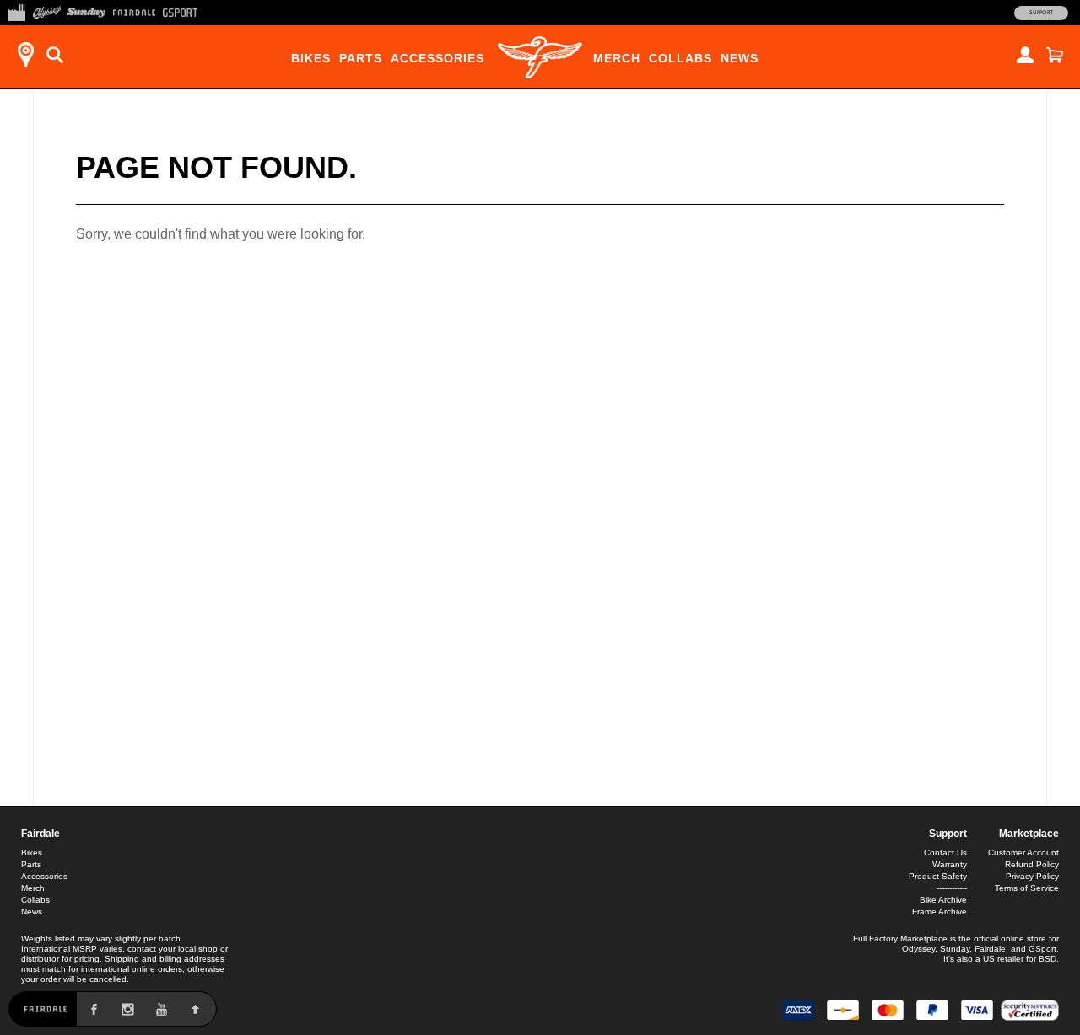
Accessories (437, 58)
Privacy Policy (1032, 876)
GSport (1042, 948)
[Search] (55, 55)
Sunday (954, 948)
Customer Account (1023, 852)
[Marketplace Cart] (1055, 55)
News (740, 58)
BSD (1047, 958)
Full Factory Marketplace (900, 938)
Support (1041, 12)
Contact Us (945, 852)
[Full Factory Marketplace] (16, 11)
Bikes (311, 58)
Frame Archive (939, 911)
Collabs (680, 58)
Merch (616, 58)
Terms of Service (1027, 888)
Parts (360, 58)
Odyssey (918, 948)
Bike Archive (943, 899)
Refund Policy (1032, 864)
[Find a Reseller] (25, 55)
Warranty (949, 864)
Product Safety (938, 876)
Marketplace (1029, 833)
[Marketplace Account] (1025, 55)
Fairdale (40, 833)
